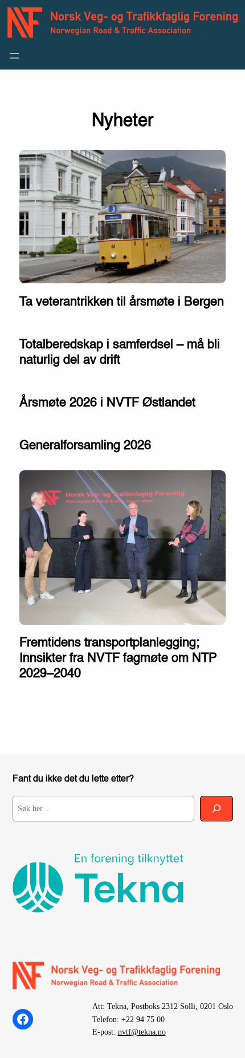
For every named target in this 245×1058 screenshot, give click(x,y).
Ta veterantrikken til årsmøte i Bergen (121, 302)
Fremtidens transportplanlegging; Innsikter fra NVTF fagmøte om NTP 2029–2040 (118, 658)
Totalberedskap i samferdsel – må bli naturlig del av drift (119, 353)
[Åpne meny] (14, 56)
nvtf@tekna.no (142, 1031)
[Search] (216, 808)
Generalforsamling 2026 (85, 446)
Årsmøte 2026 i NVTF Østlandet (107, 403)
